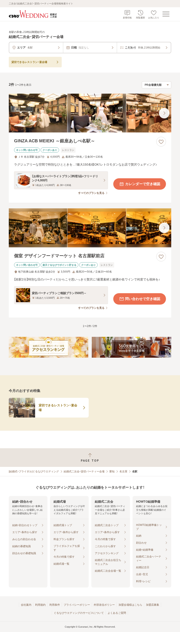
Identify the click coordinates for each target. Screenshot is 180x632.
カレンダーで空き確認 (142, 184)
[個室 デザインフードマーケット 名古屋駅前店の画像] (90, 227)
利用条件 (54, 604)
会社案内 (26, 604)
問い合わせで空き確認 (142, 299)
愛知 (112, 471)
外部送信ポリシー (104, 604)
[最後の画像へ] (164, 113)
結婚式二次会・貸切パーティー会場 (84, 471)
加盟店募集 (152, 604)
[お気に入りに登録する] (161, 141)
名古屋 (123, 471)
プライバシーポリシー (77, 604)
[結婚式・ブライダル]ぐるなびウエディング (34, 471)
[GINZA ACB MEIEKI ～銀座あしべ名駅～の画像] (90, 113)
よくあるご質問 (117, 612)
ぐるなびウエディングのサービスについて (79, 612)
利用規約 (40, 604)
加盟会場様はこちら (130, 604)
